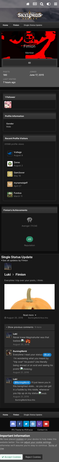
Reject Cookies (33, 457)
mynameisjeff (21, 183)
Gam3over (19, 172)
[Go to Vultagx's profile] (10, 153)
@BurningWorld (22, 382)
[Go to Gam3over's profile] (10, 174)
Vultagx (18, 152)
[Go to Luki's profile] (7, 266)
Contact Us (42, 430)
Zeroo (17, 162)
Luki (7, 274)
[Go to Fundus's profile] (10, 194)
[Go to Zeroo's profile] (10, 163)
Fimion (21, 274)
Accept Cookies (12, 457)
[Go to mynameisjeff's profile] (10, 184)
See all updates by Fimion (15, 260)
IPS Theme (16, 430)
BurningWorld (34, 318)
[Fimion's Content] (29, 63)
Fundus (17, 193)
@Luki (47, 354)
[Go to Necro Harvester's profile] (7, 104)
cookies (20, 439)
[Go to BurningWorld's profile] (9, 352)
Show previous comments (24, 327)
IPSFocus (28, 430)
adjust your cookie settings (37, 442)
